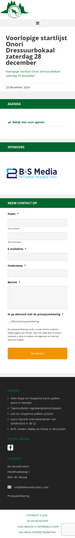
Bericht (14, 282)
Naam (13, 214)
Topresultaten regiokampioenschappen (36, 408)
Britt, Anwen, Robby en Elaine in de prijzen (38, 429)
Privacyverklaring (18, 496)
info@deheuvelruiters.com (31, 487)
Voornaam (13, 228)
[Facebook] (10, 447)
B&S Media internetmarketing (37, 532)
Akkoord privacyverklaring (25, 321)
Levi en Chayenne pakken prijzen (32, 414)
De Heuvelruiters (37, 521)
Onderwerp (17, 265)
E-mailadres (17, 249)
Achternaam (14, 241)
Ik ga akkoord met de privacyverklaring (35, 314)
